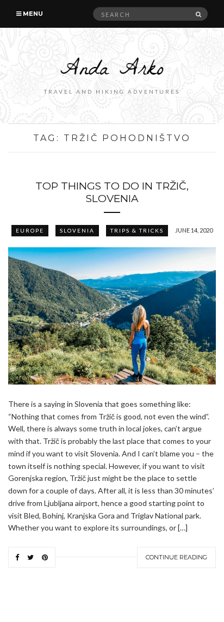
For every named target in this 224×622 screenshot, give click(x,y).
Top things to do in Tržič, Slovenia (112, 192)
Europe (30, 230)
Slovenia (77, 230)
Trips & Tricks (137, 230)
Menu (32, 13)
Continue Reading (176, 557)
